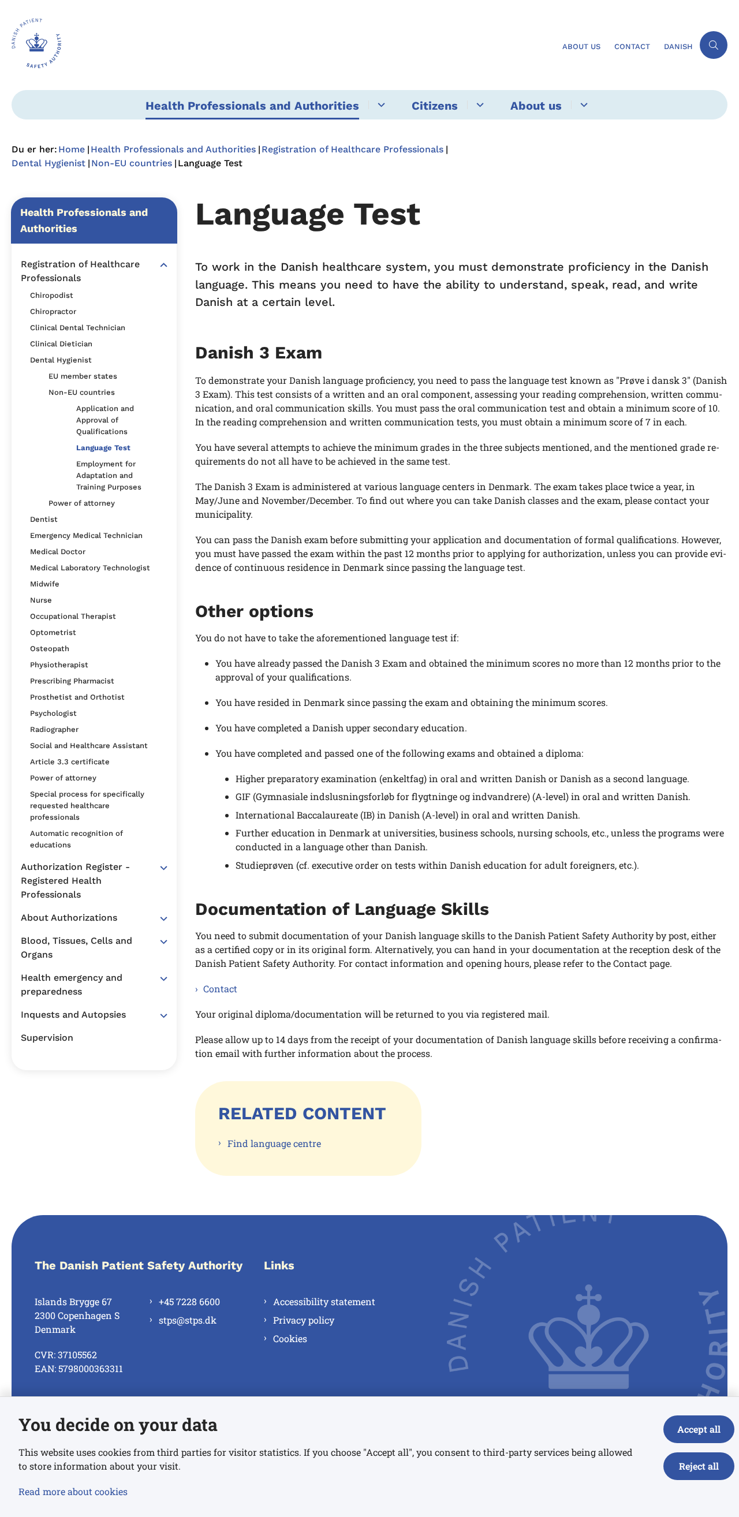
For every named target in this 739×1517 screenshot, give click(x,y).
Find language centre (274, 1143)
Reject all (699, 1466)
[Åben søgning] (713, 45)
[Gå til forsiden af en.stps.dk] (283, 45)
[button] (160, 265)
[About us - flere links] (582, 104)
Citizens (435, 106)
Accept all (699, 1429)
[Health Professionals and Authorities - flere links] (379, 104)
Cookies (290, 1338)
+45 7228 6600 (189, 1301)
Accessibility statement (324, 1301)
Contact (220, 988)
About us (536, 106)
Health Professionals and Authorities (252, 106)
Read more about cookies (73, 1491)
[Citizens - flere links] (478, 104)
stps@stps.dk (188, 1320)
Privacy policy (303, 1320)
